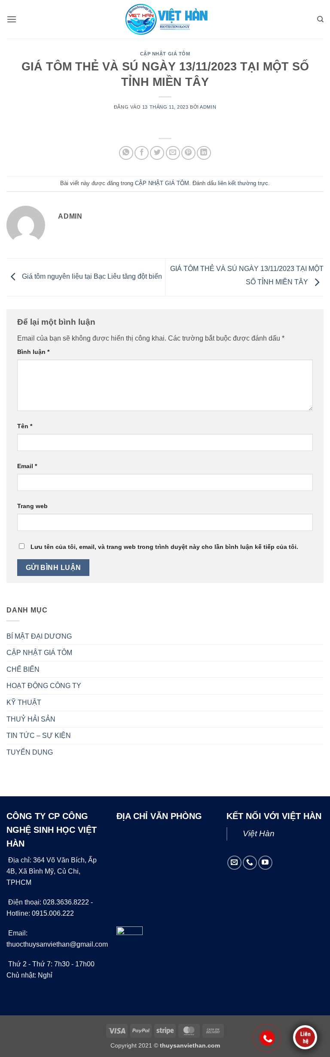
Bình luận (33, 351)
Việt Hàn (259, 833)
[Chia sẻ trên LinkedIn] (204, 153)
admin (208, 107)
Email (27, 466)
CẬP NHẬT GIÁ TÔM (165, 53)
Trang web (32, 506)
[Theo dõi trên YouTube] (265, 863)
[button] (11, 19)
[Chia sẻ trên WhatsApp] (126, 153)
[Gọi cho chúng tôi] (250, 863)
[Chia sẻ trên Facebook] (141, 153)
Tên (24, 426)
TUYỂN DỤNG (29, 752)
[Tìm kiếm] (320, 19)
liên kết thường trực (243, 183)
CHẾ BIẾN (23, 669)
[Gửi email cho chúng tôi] (234, 863)
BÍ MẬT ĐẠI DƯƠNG (39, 636)
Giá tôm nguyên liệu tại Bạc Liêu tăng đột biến (91, 276)
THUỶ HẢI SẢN (30, 719)
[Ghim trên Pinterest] (188, 153)
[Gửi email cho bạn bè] (173, 153)
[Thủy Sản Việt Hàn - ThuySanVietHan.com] (165, 19)
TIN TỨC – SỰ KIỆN (38, 735)
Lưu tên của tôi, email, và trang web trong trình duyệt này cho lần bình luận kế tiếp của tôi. (164, 546)
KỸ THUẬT (23, 702)
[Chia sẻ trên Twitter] (157, 153)
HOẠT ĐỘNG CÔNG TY (43, 685)
